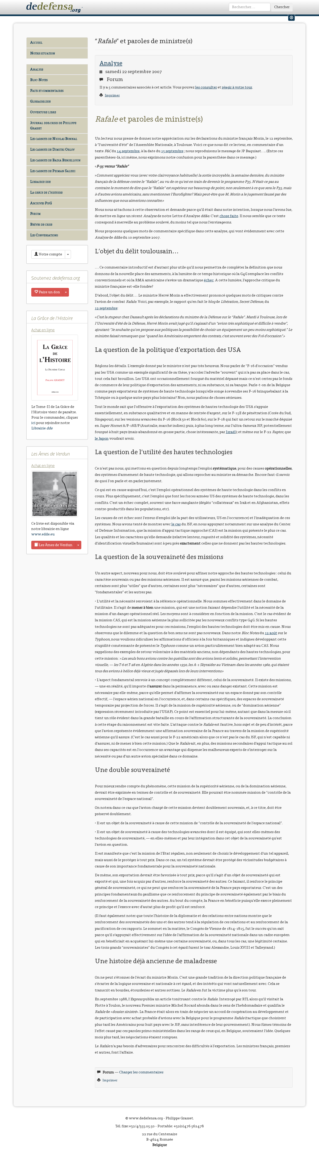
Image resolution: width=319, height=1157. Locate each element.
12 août (271, 633)
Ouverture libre (43, 112)
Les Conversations (44, 235)
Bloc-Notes (39, 80)
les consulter (206, 87)
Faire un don (49, 292)
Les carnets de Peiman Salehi (52, 171)
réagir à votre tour (237, 87)
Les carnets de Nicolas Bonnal (53, 139)
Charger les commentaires (141, 1072)
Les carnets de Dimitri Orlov (52, 149)
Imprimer (112, 95)
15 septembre (172, 151)
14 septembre (128, 151)
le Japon (102, 438)
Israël (231, 432)
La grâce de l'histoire (46, 192)
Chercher (282, 7)
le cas (176, 524)
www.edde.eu (43, 534)
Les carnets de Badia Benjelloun (55, 160)
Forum (35, 214)
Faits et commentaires (47, 90)
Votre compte (50, 254)
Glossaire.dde (40, 101)
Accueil (36, 42)
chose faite (229, 216)
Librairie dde (40, 182)
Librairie (42, 428)
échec (209, 280)
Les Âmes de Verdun (55, 545)
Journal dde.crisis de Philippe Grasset (53, 125)
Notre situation (42, 53)
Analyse (36, 69)
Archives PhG (41, 203)
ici (33, 423)
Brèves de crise (41, 224)
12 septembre (106, 308)
